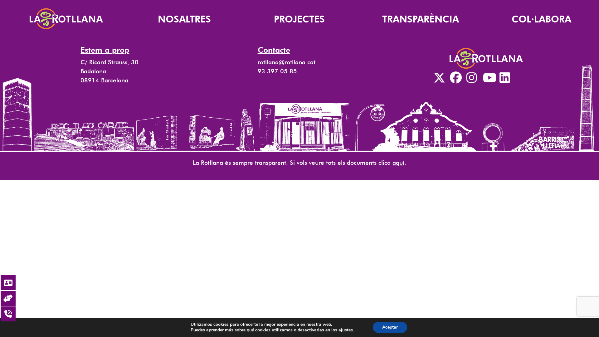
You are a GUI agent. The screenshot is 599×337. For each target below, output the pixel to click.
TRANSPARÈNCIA (420, 19)
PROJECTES (299, 19)
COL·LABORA (541, 19)
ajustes (345, 330)
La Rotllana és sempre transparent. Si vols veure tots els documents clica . (299, 162)
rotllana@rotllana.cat (286, 62)
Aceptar (390, 327)
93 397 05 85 (277, 71)
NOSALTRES (184, 19)
